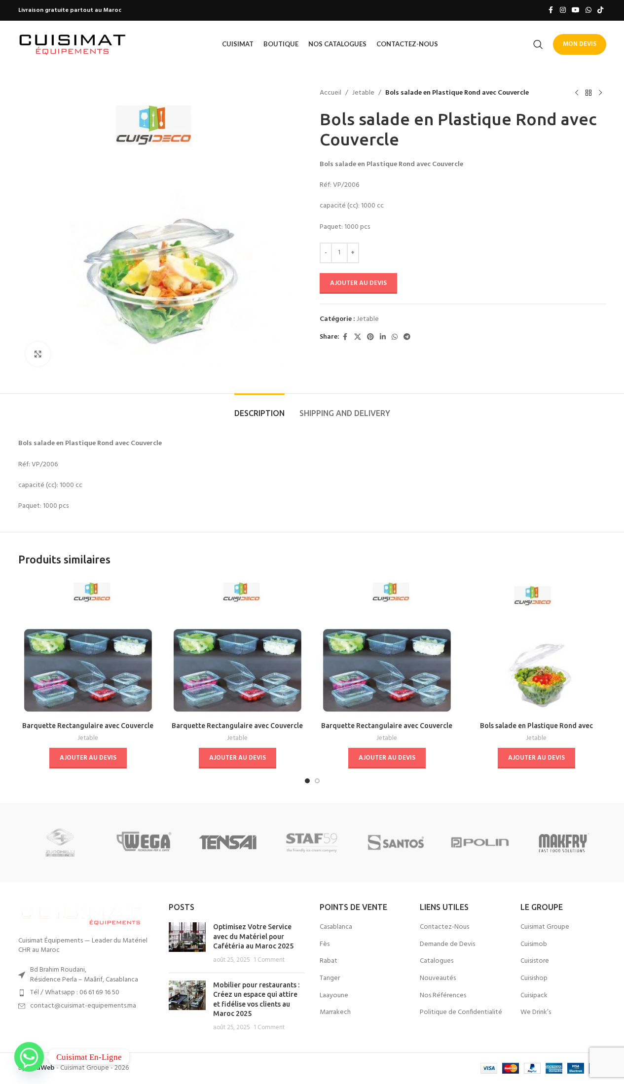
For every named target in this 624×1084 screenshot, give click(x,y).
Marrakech (335, 1012)
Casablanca (336, 927)
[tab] (259, 408)
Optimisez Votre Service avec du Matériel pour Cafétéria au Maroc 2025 (253, 936)
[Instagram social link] (563, 10)
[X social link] (357, 337)
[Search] (538, 44)
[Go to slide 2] (317, 780)
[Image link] (80, 913)
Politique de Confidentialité (461, 1012)
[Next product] (600, 93)
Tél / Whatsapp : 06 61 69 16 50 (74, 992)
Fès (325, 944)
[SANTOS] (396, 842)
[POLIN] (480, 842)
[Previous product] (577, 93)
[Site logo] (72, 44)
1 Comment (269, 960)
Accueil (330, 93)
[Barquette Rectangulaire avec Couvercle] (88, 647)
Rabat (328, 961)
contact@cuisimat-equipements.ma (83, 1006)
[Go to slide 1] (307, 780)
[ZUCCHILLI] (60, 842)
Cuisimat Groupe (544, 927)
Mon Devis (579, 44)
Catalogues (436, 961)
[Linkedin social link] (383, 337)
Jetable (363, 93)
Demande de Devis (447, 944)
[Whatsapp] (29, 1057)
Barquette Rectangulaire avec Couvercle (87, 726)
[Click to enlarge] (38, 354)
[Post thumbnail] (187, 943)
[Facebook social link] (551, 10)
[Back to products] (588, 93)
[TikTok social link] (600, 10)
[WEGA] (144, 842)
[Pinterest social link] (370, 337)
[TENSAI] (228, 842)
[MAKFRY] (564, 842)
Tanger (330, 978)
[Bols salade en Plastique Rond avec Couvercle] (536, 647)
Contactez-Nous (444, 927)
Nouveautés (438, 978)
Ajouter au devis (358, 283)
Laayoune (334, 996)
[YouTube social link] (576, 10)
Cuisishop (534, 978)
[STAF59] (312, 842)
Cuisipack (534, 996)
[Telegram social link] (407, 337)
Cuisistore (534, 961)
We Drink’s (535, 1012)
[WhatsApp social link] (588, 10)
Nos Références (443, 996)
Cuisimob (533, 944)
